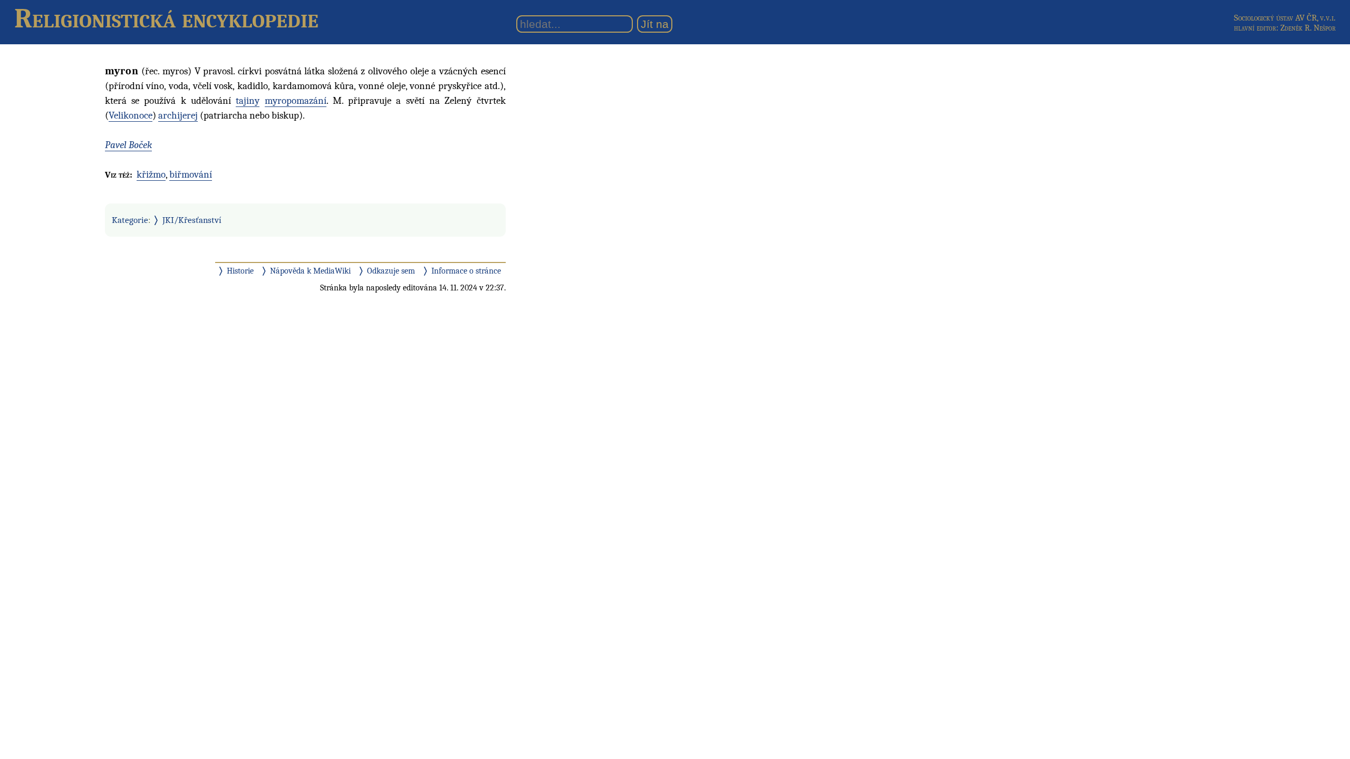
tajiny (247, 100)
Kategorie (130, 220)
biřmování (190, 174)
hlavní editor (1255, 28)
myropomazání (295, 100)
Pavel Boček (128, 145)
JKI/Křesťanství (191, 220)
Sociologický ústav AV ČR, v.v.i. (1285, 18)
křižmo (151, 174)
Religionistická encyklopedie (166, 18)
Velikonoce (130, 115)
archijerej (178, 115)
